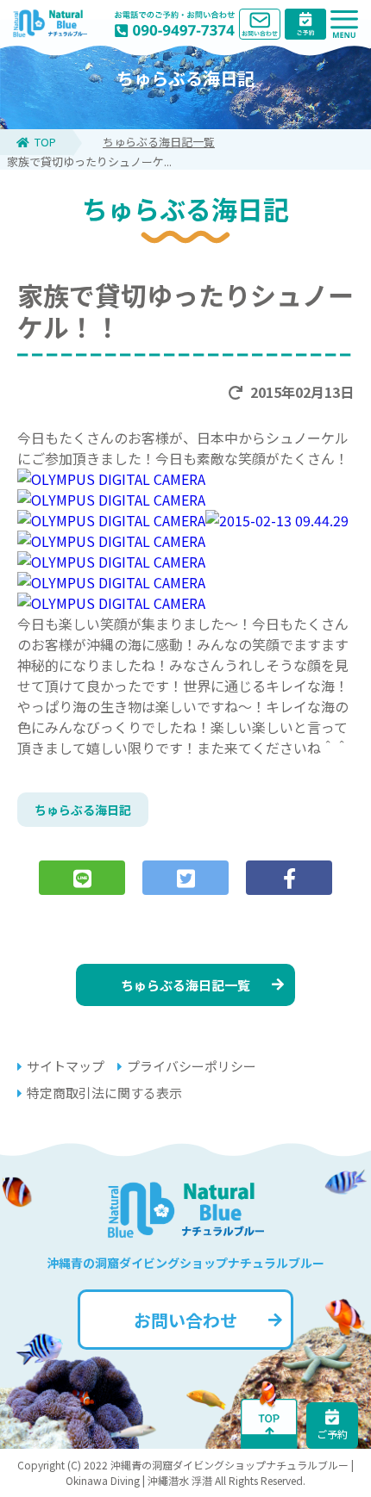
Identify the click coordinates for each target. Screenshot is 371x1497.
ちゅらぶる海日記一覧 (159, 142)
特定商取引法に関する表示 (104, 1093)
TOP (45, 142)
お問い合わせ (185, 1320)
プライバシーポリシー (191, 1066)
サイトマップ (65, 1066)
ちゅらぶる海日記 (83, 809)
